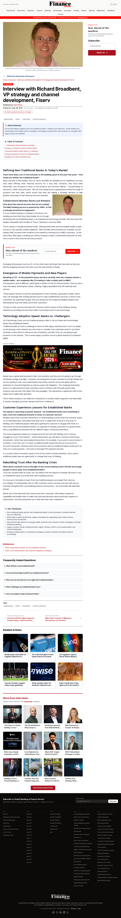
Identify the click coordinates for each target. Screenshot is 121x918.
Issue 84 (29, 817)
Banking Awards (78, 876)
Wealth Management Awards (105, 844)
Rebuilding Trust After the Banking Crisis (18, 157)
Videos (84, 10)
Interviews (21, 10)
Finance (39, 10)
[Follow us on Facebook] (60, 912)
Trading (76, 10)
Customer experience (39, 119)
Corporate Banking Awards (82, 846)
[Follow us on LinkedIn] (64, 912)
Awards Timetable (55, 817)
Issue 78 (29, 835)
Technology (57, 10)
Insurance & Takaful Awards (82, 870)
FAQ (51, 832)
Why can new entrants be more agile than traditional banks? (30, 580)
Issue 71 (29, 856)
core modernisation (30, 382)
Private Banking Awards (104, 874)
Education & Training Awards (82, 855)
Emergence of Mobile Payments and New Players (21, 148)
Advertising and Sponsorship (11, 817)
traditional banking (59, 300)
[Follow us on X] (68, 912)
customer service (53, 415)
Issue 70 (29, 859)
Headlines (111, 10)
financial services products (31, 239)
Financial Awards (102, 871)
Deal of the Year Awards (81, 840)
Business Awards (79, 820)
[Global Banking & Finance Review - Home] (60, 4)
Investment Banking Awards (82, 873)
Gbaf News (18, 105)
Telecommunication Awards (105, 832)
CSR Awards (77, 837)
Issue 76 (29, 841)
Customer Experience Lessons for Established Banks (22, 154)
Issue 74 (29, 847)
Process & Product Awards (105, 829)
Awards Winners (55, 820)
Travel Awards (101, 847)
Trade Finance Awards (104, 838)
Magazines (101, 10)
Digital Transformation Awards (83, 849)
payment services (56, 449)
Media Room (53, 829)
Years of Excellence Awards (105, 850)
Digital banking (8, 119)
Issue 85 (29, 814)
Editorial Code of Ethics (104, 862)
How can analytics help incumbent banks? (22, 594)
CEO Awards (77, 831)
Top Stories (10, 10)
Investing (67, 10)
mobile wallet (9, 280)
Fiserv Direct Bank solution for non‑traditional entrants (25, 548)
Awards (92, 10)
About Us (5, 814)
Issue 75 (29, 844)
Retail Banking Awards (103, 880)
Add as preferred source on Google (19, 112)
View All (29, 862)
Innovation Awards (79, 867)
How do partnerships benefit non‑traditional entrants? (27, 573)
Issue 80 (29, 829)
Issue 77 (29, 838)
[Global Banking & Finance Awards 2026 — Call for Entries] (43, 358)
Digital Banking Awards (80, 882)
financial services (34, 184)
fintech (18, 119)
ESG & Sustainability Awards (82, 858)
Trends (60, 14)
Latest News (6, 826)
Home (5, 80)
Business (31, 10)
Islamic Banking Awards (104, 820)
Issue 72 (29, 853)
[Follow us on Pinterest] (53, 912)
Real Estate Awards (103, 823)
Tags (79, 908)
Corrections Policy (102, 859)
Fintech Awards (78, 852)
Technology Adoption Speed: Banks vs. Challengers (21, 151)
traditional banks (62, 446)
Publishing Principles (103, 853)
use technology (62, 310)
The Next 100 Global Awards (105, 841)
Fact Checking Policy (103, 868)
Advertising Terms (8, 835)
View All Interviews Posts (43, 788)
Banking (48, 10)
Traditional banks (10, 326)
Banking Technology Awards (82, 828)
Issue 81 (29, 826)
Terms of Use (7, 832)
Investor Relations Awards (104, 814)
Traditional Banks (32, 170)
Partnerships (26, 119)
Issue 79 (29, 832)
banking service (19, 207)
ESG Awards (77, 861)
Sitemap (73, 908)
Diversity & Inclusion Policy (105, 865)
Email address (80, 798)
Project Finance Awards (104, 826)
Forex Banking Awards (80, 864)
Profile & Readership (9, 820)
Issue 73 (29, 850)
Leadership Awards (103, 817)
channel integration (22, 385)
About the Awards (55, 814)
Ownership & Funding (103, 856)
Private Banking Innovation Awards (107, 877)
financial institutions (59, 430)
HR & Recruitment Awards (104, 835)
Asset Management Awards (82, 814)
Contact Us (6, 823)
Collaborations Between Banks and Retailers (20, 145)
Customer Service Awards (81, 834)
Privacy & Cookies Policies (11, 829)
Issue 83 (29, 820)
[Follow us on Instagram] (57, 912)
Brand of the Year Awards (81, 817)
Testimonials (53, 826)
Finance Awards (78, 885)
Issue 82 (29, 823)
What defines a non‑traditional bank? (20, 566)
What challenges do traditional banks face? (23, 587)
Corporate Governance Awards (83, 843)
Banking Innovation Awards (81, 879)
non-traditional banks (28, 178)
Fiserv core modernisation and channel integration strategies (28, 551)
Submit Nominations (56, 823)
